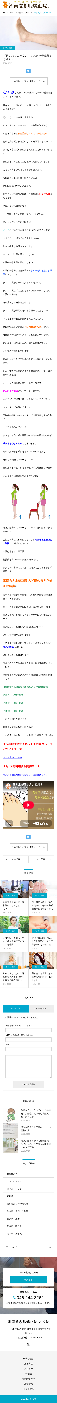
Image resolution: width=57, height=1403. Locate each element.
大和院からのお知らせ (17, 1204)
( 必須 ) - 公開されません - (19, 1035)
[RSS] (28, 1344)
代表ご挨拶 (28, 1358)
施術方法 (28, 1363)
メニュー (28, 1368)
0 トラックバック (41, 1008)
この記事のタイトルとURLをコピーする (28, 81)
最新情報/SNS (28, 1378)
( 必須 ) (18, 1026)
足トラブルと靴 (14, 1233)
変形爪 (10, 1196)
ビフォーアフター (15, 1189)
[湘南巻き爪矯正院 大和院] (26, 4)
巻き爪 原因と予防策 (17, 1211)
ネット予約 (28, 1388)
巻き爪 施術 (7, 48)
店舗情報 (28, 1383)
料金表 (28, 1373)
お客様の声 (12, 1174)
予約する (28, 1279)
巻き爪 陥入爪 (14, 1226)
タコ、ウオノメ (14, 1181)
